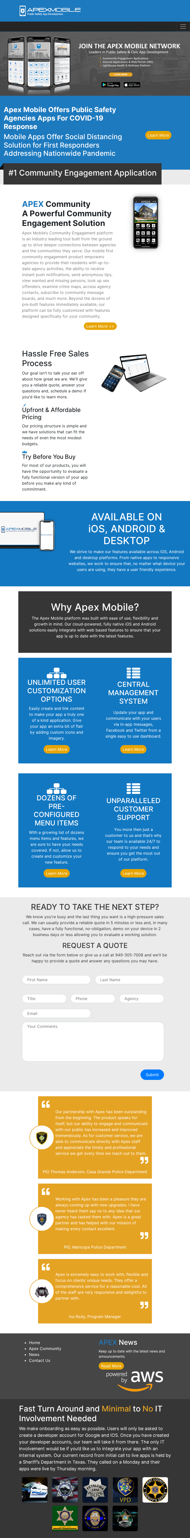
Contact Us (39, 1360)
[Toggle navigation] (183, 26)
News (34, 1354)
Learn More (158, 135)
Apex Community (45, 1348)
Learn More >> (100, 326)
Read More (111, 1365)
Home (34, 1342)
